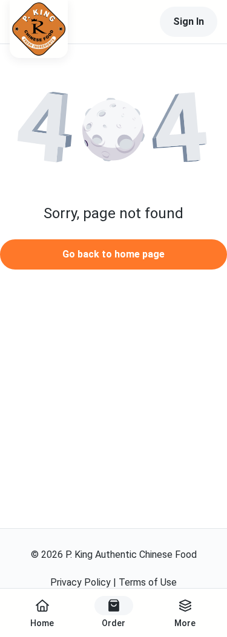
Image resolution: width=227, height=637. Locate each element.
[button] (113, 130)
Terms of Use (148, 582)
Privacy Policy (80, 582)
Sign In (188, 21)
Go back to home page (113, 254)
